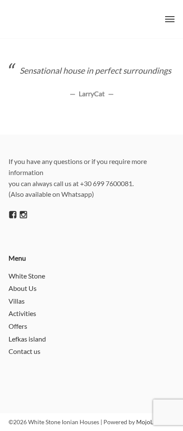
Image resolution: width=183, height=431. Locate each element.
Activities (22, 313)
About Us (23, 288)
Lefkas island (27, 339)
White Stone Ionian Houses (62, 19)
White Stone (27, 276)
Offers (18, 326)
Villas (17, 301)
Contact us (24, 351)
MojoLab (148, 421)
